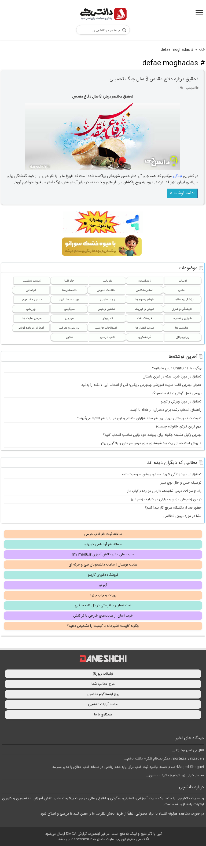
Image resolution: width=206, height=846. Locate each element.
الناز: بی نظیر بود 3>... (188, 750)
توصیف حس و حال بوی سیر (181, 483)
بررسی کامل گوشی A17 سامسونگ (176, 393)
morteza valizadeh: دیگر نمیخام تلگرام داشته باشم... (164, 759)
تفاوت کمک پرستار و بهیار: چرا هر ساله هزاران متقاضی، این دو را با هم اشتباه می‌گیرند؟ (139, 418)
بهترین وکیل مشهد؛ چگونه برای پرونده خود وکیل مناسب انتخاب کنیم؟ (152, 435)
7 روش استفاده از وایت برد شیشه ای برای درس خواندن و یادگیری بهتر (151, 443)
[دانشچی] (103, 14)
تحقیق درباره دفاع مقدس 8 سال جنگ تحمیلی (153, 79)
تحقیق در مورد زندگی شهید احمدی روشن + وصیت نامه (161, 474)
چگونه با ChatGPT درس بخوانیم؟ (176, 368)
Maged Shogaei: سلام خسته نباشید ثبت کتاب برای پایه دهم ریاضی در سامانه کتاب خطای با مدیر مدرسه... (126, 767)
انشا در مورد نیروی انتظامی (182, 516)
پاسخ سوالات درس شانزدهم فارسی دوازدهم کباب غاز (164, 491)
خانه (202, 50)
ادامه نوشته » (182, 193)
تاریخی (190, 88)
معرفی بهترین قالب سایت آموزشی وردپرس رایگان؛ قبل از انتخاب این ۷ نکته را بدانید (141, 385)
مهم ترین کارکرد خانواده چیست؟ (178, 427)
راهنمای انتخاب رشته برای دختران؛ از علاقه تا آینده (165, 410)
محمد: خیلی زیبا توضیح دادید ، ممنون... (175, 775)
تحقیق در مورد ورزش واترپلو (181, 402)
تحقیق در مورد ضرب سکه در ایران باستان (172, 377)
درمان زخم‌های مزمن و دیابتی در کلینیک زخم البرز (166, 499)
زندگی (177, 176)
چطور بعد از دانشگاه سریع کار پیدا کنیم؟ (173, 508)
